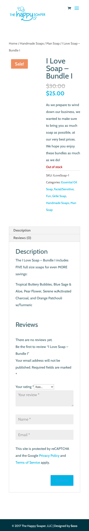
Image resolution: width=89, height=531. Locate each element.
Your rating (25, 387)
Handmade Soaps (32, 43)
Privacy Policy (49, 456)
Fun (48, 196)
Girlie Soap (59, 196)
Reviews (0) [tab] (22, 238)
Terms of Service (28, 462)
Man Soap (53, 43)
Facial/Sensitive (64, 189)
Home (13, 43)
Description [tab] (22, 230)
